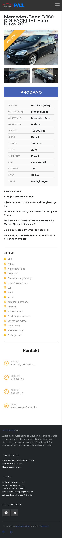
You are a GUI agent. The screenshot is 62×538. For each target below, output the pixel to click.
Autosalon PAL (22, 526)
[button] (6, 75)
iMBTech (44, 526)
